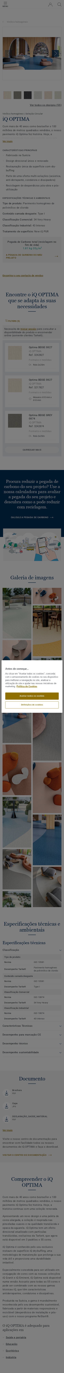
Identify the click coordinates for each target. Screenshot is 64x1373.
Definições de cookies (32, 705)
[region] (32, 686)
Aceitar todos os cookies (32, 696)
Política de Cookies (27, 686)
